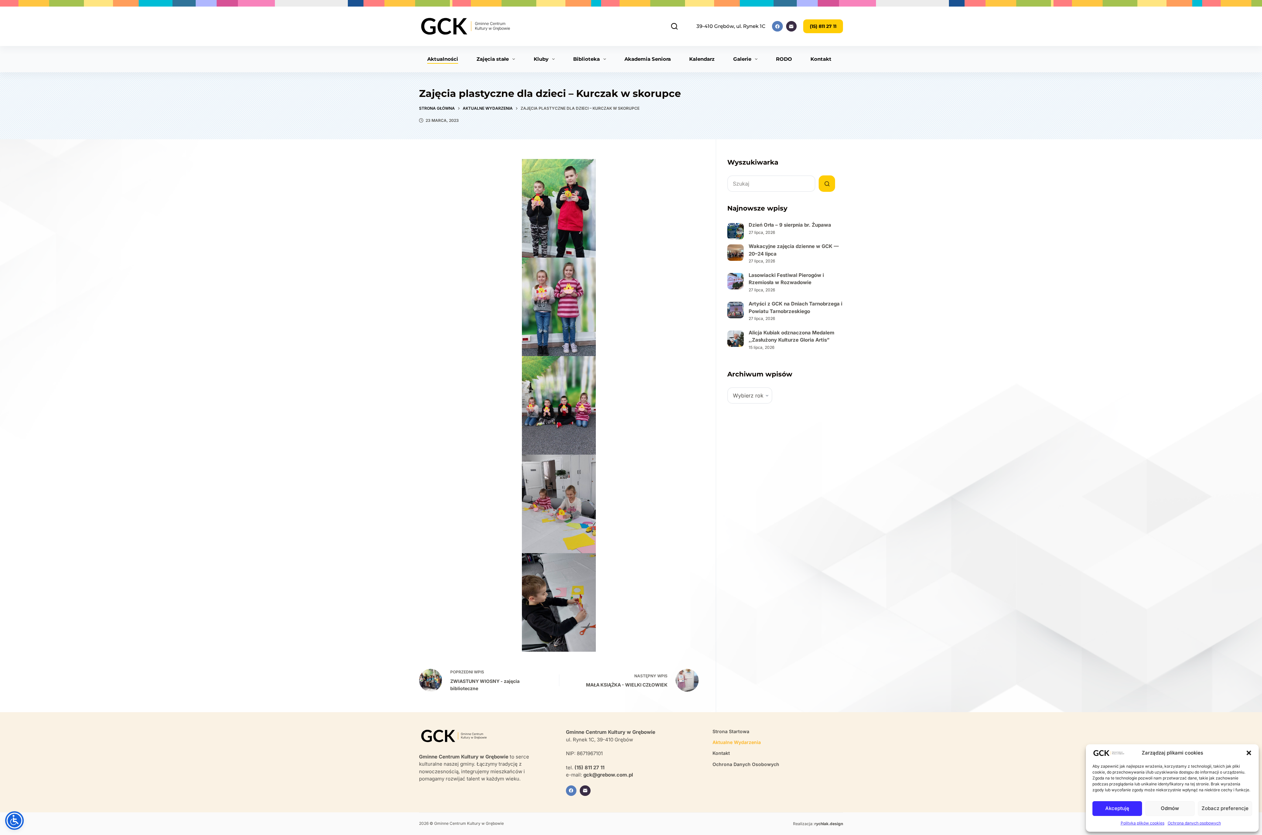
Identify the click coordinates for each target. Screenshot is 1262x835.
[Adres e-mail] (791, 26)
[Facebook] (777, 26)
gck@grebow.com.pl (608, 775)
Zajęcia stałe (493, 59)
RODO (784, 59)
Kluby (541, 59)
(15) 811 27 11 (823, 26)
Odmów (1170, 808)
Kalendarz (701, 59)
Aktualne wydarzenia (737, 742)
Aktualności (442, 59)
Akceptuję (1117, 808)
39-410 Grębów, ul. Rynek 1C (730, 26)
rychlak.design (828, 823)
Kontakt (820, 59)
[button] (1249, 753)
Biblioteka (586, 59)
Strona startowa (731, 731)
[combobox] (771, 183)
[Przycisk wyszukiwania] (827, 183)
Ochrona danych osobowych (1194, 823)
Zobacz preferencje (1225, 808)
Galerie (742, 59)
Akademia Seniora (647, 59)
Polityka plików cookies (1142, 823)
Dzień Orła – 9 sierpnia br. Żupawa (790, 225)
